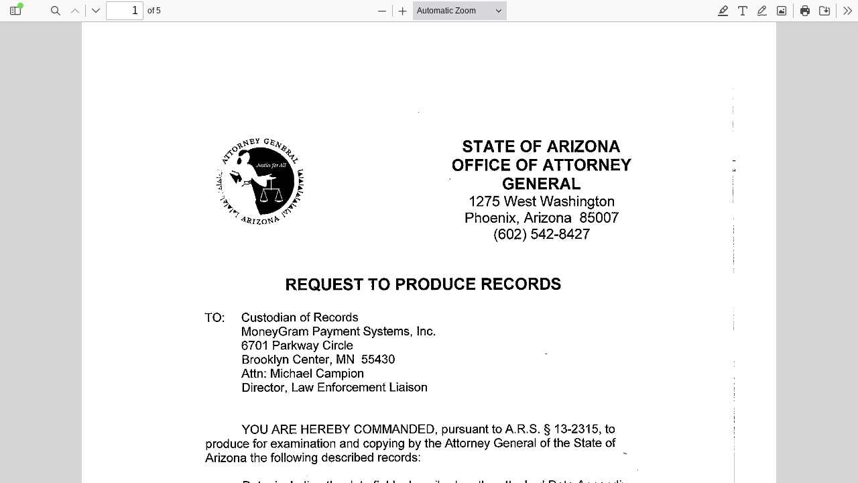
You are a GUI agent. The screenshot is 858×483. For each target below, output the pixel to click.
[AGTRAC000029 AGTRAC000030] (429, 252)
